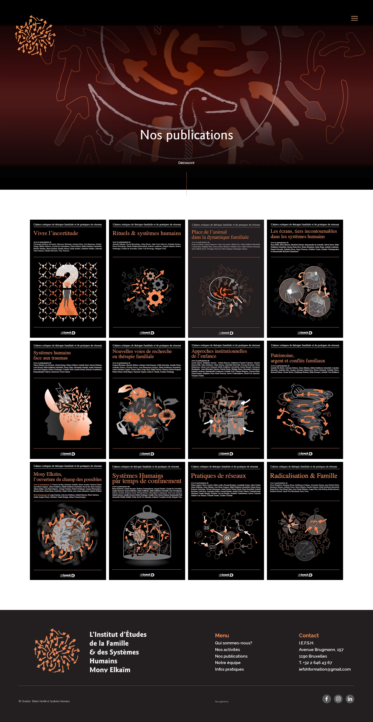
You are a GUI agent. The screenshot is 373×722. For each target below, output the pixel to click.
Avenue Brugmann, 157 (321, 649)
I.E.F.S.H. (306, 642)
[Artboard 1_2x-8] (326, 699)
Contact (309, 636)
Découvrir (186, 163)
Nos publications (231, 656)
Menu (222, 636)
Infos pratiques (229, 669)
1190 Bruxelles (313, 656)
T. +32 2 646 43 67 (315, 662)
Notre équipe (228, 662)
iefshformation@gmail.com (325, 669)
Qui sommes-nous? (233, 642)
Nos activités (227, 649)
